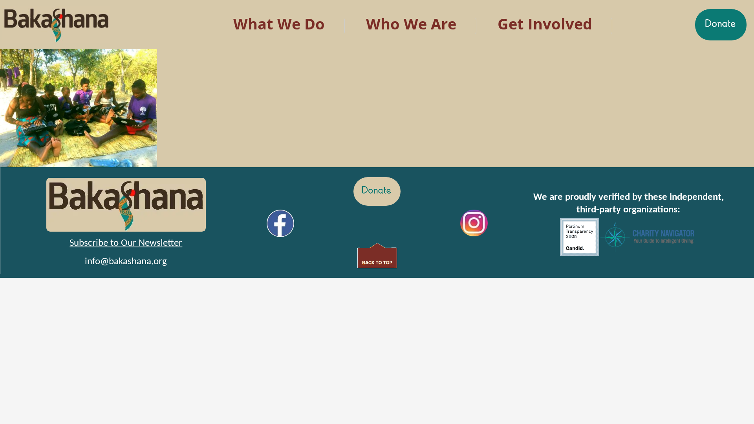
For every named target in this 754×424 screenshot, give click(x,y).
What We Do (279, 23)
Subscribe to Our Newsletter (126, 243)
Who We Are (411, 23)
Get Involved (545, 23)
